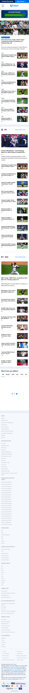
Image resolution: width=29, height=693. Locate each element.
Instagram (3, 642)
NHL (17, 374)
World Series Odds (5, 471)
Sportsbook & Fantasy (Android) (8, 593)
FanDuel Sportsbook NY (6, 511)
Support (3, 418)
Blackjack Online (5, 623)
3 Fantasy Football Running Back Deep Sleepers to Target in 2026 (8, 83)
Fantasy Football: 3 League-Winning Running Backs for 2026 (8, 245)
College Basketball (5, 534)
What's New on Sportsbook (7, 422)
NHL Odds (3, 458)
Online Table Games (5, 630)
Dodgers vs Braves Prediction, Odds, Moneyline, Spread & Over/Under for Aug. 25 (7, 363)
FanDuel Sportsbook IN (6, 499)
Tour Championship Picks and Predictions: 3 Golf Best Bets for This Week (8, 102)
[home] (14, 6)
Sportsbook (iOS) (5, 595)
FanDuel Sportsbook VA (6, 520)
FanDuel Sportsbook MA (6, 503)
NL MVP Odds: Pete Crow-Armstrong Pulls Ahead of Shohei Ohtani (8, 310)
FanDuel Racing (4, 555)
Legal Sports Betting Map (6, 433)
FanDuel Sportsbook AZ (6, 484)
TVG (2, 551)
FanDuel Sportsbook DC (6, 492)
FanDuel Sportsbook (5, 549)
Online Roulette (4, 627)
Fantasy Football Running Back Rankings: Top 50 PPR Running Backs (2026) (8, 228)
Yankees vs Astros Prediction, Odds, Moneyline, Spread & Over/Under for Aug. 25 (7, 336)
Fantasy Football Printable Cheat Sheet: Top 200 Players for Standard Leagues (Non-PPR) (8, 185)
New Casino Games (5, 621)
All (3, 374)
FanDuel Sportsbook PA (6, 516)
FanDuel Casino (4, 553)
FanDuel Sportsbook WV (6, 524)
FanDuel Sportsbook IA (6, 494)
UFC (2, 539)
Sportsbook (20, 1)
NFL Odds (3, 443)
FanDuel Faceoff (5, 557)
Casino (2, 543)
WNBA (2, 582)
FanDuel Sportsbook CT (6, 490)
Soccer (2, 541)
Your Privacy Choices (21, 657)
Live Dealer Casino (5, 625)
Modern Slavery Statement (7, 431)
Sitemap (3, 437)
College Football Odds (6, 452)
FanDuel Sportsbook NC (6, 507)
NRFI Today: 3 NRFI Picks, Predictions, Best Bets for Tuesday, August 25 (8, 74)
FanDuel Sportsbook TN (6, 518)
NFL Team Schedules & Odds (7, 613)
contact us (21, 679)
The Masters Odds (5, 462)
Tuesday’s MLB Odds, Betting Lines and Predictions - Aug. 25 (7, 327)
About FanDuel (4, 420)
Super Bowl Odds (5, 445)
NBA (13, 374)
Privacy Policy (6, 655)
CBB (2, 585)
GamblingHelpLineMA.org (9, 668)
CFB (2, 574)
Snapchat (3, 646)
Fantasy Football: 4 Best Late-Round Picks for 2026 (8, 200)
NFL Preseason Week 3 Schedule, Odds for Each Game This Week (7, 111)
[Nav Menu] (3, 5)
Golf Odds (3, 460)
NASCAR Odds (4, 469)
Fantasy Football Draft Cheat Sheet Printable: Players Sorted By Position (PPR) (8, 237)
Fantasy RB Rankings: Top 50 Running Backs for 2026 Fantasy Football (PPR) (8, 65)
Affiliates (3, 435)
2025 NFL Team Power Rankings (8, 611)
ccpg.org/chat (16, 667)
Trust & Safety (6, 653)
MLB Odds (3, 449)
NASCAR (3, 580)
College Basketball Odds (6, 454)
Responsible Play (5, 429)
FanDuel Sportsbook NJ (6, 509)
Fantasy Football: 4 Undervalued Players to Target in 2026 (7, 219)
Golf (2, 576)
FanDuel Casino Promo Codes (8, 632)
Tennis (2, 578)
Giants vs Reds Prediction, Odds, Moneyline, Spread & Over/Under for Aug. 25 (8, 345)
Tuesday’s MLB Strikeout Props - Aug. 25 (8, 352)
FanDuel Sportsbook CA (6, 486)
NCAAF (8, 374)
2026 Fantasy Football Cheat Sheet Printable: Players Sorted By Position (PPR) (8, 56)
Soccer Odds (4, 466)
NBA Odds (3, 447)
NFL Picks (3, 609)
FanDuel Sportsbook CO (6, 488)
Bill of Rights (20, 653)
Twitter (2, 640)
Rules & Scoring (4, 427)
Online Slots (4, 619)
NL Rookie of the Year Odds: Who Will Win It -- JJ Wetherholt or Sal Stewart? (8, 318)
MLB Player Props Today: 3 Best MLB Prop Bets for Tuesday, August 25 (8, 93)
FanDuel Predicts (5, 559)
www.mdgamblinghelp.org (17, 670)
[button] (15, 15)
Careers (4, 651)
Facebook (3, 638)
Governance (19, 651)
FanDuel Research (7, 1)
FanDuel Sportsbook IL (6, 497)
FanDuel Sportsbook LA (6, 501)
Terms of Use (6, 657)
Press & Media (20, 659)
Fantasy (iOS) (4, 591)
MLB (22, 374)
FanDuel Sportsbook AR (6, 482)
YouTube (3, 644)
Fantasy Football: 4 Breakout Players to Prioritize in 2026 (6, 120)
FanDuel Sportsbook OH (6, 514)
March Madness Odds (6, 456)
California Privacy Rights (21, 655)
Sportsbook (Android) (6, 597)
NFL (26, 374)
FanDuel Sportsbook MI (6, 505)
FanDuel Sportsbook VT (6, 522)
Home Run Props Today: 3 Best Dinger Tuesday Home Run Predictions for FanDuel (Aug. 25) (12, 41)
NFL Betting (3, 607)
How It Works (4, 424)
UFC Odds (3, 464)
